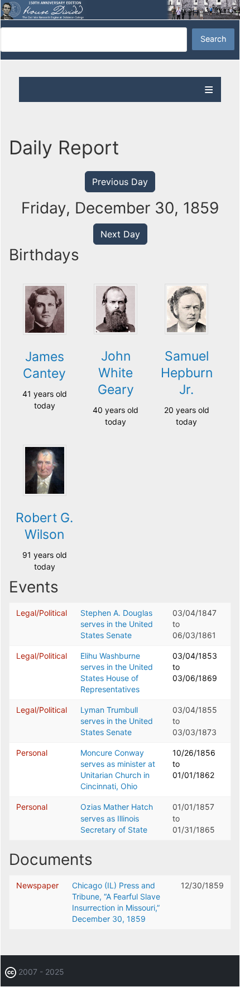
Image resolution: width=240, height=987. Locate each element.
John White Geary (116, 372)
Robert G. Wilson (44, 526)
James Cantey (44, 365)
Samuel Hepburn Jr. (187, 372)
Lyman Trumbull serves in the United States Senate (116, 721)
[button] (44, 332)
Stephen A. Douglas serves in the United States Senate (116, 624)
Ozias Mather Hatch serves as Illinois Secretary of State (116, 818)
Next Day (120, 234)
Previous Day (120, 181)
